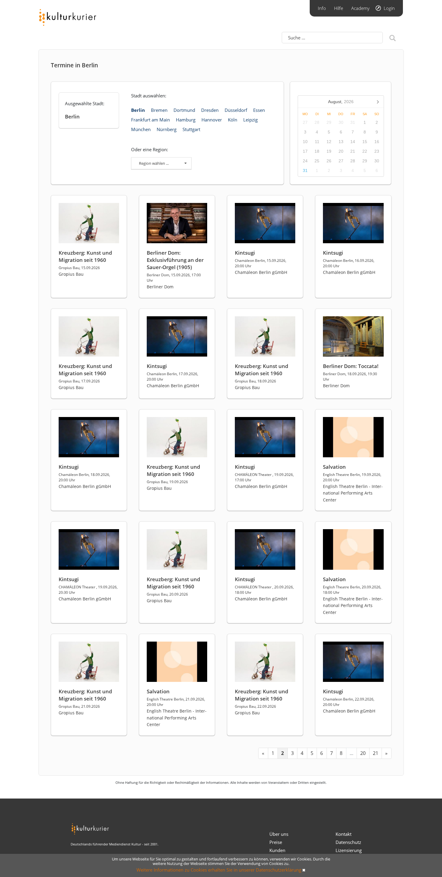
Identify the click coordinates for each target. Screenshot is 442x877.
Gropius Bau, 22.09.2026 (255, 706)
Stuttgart (191, 129)
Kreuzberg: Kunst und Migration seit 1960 (85, 256)
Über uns (278, 834)
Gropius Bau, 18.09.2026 (255, 381)
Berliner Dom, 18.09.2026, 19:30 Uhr (350, 376)
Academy (360, 8)
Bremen (159, 110)
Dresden (210, 110)
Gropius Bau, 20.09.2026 (167, 594)
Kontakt (343, 834)
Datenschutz (348, 842)
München (141, 129)
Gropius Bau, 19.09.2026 (167, 481)
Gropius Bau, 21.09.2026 (79, 706)
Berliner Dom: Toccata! (351, 366)
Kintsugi (245, 252)
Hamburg (185, 120)
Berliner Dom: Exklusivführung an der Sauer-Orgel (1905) (175, 260)
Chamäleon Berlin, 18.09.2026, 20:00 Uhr (84, 477)
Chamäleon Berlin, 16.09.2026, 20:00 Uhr (348, 263)
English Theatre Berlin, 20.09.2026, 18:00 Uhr (352, 589)
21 (375, 753)
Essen (259, 110)
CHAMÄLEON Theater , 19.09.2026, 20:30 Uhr (88, 589)
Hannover (211, 120)
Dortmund (184, 110)
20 (363, 753)
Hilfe (338, 8)
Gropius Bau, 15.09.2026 (79, 267)
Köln (232, 120)
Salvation (334, 466)
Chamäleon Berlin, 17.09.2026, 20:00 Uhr (172, 376)
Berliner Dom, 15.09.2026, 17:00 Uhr (174, 277)
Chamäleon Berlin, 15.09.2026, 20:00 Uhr (260, 263)
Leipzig (250, 120)
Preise (275, 842)
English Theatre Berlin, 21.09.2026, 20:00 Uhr (176, 702)
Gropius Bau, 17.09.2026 (79, 381)
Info (322, 8)
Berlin (138, 110)
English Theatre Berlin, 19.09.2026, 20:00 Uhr (352, 477)
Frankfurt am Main (150, 120)
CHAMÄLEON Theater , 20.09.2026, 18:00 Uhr (264, 589)
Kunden (277, 850)
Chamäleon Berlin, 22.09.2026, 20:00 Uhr (348, 702)
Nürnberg (166, 129)
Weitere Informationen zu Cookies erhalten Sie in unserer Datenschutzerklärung (219, 870)
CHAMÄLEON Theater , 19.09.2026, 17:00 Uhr (264, 477)
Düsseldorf (236, 110)
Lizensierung (349, 850)
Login (389, 8)
